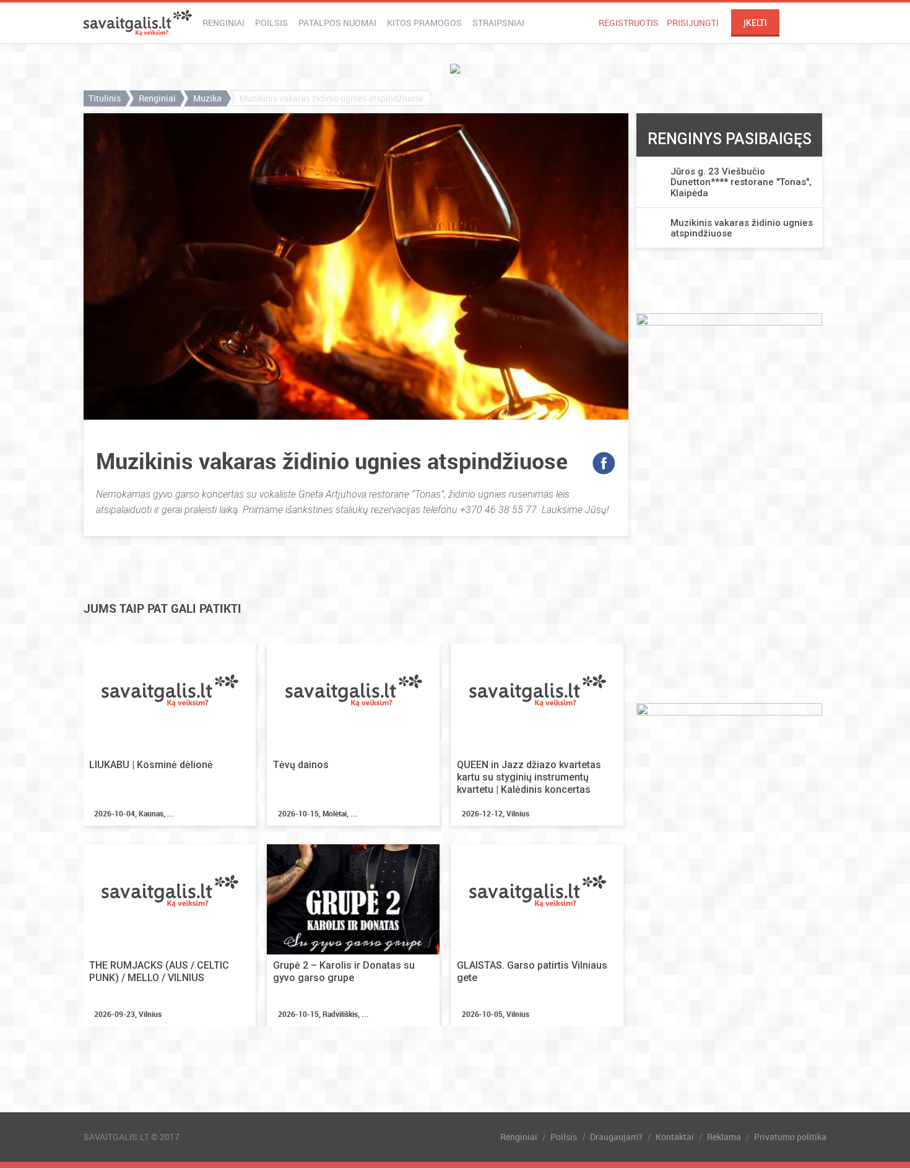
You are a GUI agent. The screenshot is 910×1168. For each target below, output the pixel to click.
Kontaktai (675, 1137)
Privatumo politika (790, 1137)
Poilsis (271, 22)
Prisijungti (693, 22)
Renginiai (223, 22)
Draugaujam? (616, 1137)
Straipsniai (498, 22)
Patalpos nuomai (337, 22)
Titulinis (105, 98)
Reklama (724, 1137)
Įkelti (755, 23)
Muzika (207, 98)
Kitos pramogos (424, 22)
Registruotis (629, 22)
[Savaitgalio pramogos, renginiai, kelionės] (138, 23)
